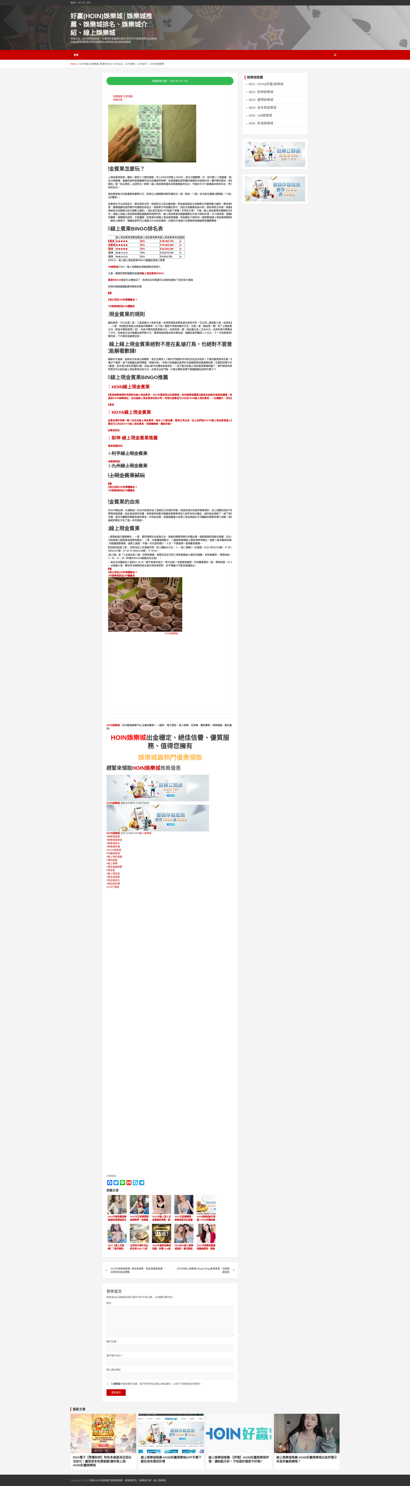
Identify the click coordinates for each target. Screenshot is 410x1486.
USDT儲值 (113, 887)
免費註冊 (118, 99)
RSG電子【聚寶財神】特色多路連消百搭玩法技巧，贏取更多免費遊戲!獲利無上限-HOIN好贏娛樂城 (102, 1461)
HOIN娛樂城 (111, 266)
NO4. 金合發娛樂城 (262, 107)
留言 (109, 1303)
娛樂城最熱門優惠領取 (170, 757)
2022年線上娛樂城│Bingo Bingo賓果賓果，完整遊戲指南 (203, 1270)
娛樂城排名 (114, 843)
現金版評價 (114, 883)
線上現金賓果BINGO (153, 273)
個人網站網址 (114, 1369)
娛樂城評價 (114, 846)
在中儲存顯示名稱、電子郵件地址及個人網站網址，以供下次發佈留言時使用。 (156, 1383)
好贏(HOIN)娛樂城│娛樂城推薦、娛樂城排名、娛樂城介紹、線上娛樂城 (111, 24)
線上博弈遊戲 (115, 856)
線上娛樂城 (145, 833)
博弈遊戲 (112, 860)
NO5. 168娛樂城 (260, 115)
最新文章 (79, 1409)
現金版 (111, 870)
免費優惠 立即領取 (123, 96)
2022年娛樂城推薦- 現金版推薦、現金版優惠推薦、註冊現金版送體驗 (138, 1270)
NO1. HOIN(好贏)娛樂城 (266, 84)
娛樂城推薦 (114, 836)
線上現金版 (114, 873)
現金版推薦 (114, 876)
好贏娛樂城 (114, 853)
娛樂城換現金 (115, 839)
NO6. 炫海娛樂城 (261, 123)
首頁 (76, 54)
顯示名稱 (112, 1341)
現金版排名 (114, 880)
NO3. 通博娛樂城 (261, 100)
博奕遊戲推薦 (115, 866)
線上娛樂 (112, 863)
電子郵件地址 (115, 1355)
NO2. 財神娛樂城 (261, 92)
